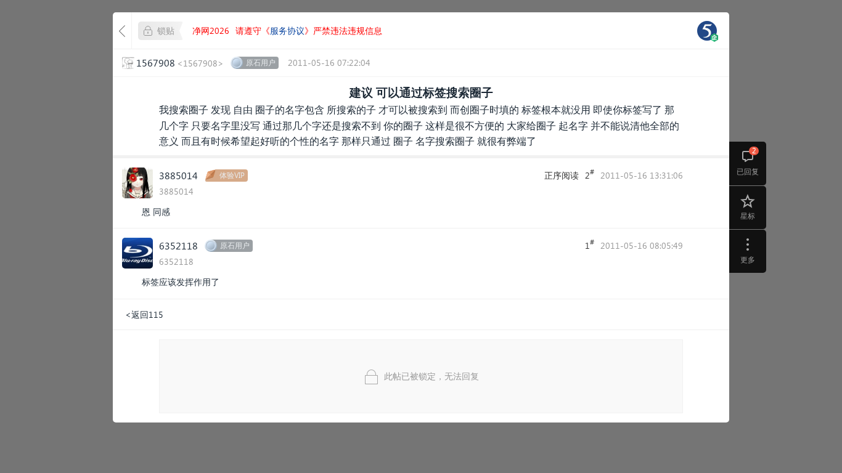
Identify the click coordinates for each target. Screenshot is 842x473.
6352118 (178, 245)
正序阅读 (561, 175)
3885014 (178, 175)
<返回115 (144, 314)
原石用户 (261, 62)
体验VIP (232, 175)
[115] (707, 31)
